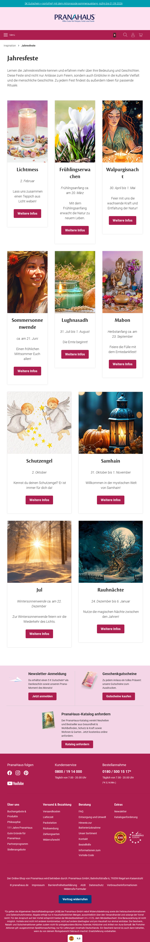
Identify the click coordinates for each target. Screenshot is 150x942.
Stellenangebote (16, 849)
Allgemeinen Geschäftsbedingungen (36, 911)
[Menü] (7, 35)
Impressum (38, 885)
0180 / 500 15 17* (116, 771)
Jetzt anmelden (42, 696)
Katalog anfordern (77, 744)
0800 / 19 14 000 (68, 771)
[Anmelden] (133, 35)
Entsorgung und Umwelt (92, 817)
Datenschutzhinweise (21, 915)
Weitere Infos (27, 213)
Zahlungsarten (51, 834)
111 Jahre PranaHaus (19, 827)
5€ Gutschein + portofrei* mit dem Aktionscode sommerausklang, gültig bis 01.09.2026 (74, 3)
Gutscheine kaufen (118, 696)
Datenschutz (96, 885)
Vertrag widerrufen (75, 899)
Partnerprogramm (17, 843)
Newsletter (120, 811)
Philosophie (13, 822)
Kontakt (83, 839)
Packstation (50, 822)
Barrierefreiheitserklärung (62, 885)
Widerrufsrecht (51, 839)
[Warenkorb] (141, 35)
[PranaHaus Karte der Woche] (114, 35)
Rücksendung (51, 828)
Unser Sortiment (88, 833)
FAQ (81, 811)
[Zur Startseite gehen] (75, 17)
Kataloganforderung (126, 817)
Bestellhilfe (85, 844)
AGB (83, 885)
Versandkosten (51, 811)
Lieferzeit (48, 817)
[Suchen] (125, 35)
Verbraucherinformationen (122, 885)
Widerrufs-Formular (75, 888)
